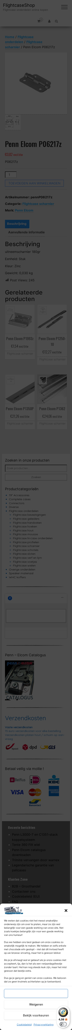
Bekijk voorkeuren (36, 1015)
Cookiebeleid (24, 1024)
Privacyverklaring (43, 1024)
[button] (66, 911)
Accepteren (36, 993)
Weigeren (36, 1004)
